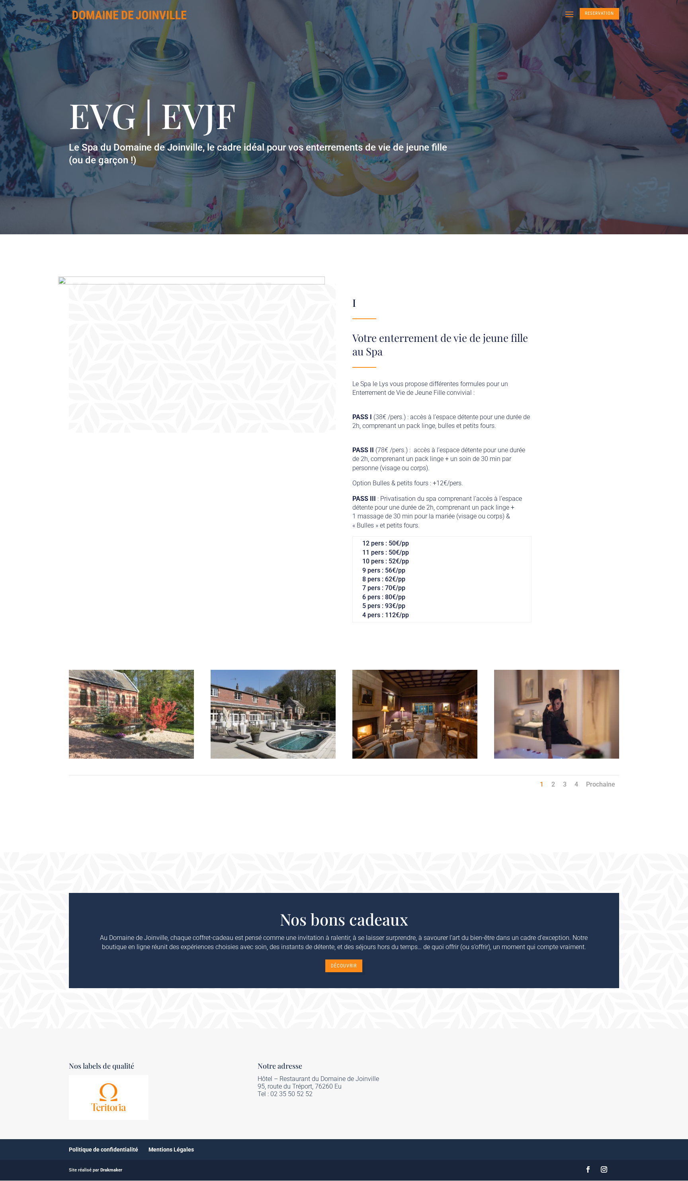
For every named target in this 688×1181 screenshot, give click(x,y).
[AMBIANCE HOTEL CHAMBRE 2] (556, 756)
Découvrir (344, 966)
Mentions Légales (171, 1149)
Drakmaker (111, 1170)
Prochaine (600, 784)
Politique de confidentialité (103, 1149)
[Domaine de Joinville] (273, 756)
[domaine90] (131, 756)
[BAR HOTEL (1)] (414, 756)
